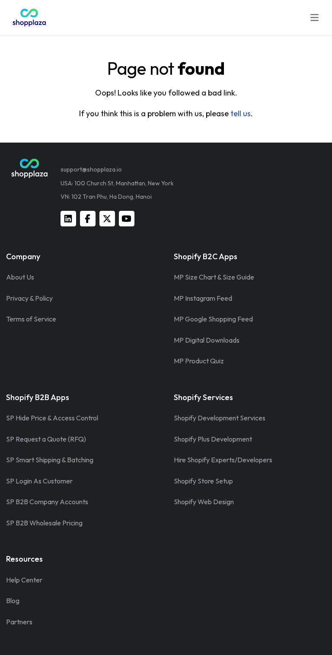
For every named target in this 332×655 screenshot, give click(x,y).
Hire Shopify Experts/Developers (223, 459)
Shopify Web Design (204, 501)
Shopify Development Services (219, 417)
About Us (20, 277)
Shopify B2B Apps (37, 397)
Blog (12, 600)
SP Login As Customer (39, 481)
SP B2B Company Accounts (47, 501)
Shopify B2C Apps (205, 256)
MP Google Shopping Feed (213, 319)
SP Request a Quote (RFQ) (46, 439)
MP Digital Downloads (206, 340)
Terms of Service (31, 319)
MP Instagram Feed (203, 298)
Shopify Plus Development (213, 439)
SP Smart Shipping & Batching (49, 459)
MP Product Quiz (199, 360)
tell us (240, 113)
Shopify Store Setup (203, 481)
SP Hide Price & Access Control (52, 417)
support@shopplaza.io (91, 169)
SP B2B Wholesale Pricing (44, 522)
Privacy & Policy (29, 298)
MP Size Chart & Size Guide (214, 277)
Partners (19, 621)
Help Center (24, 580)
